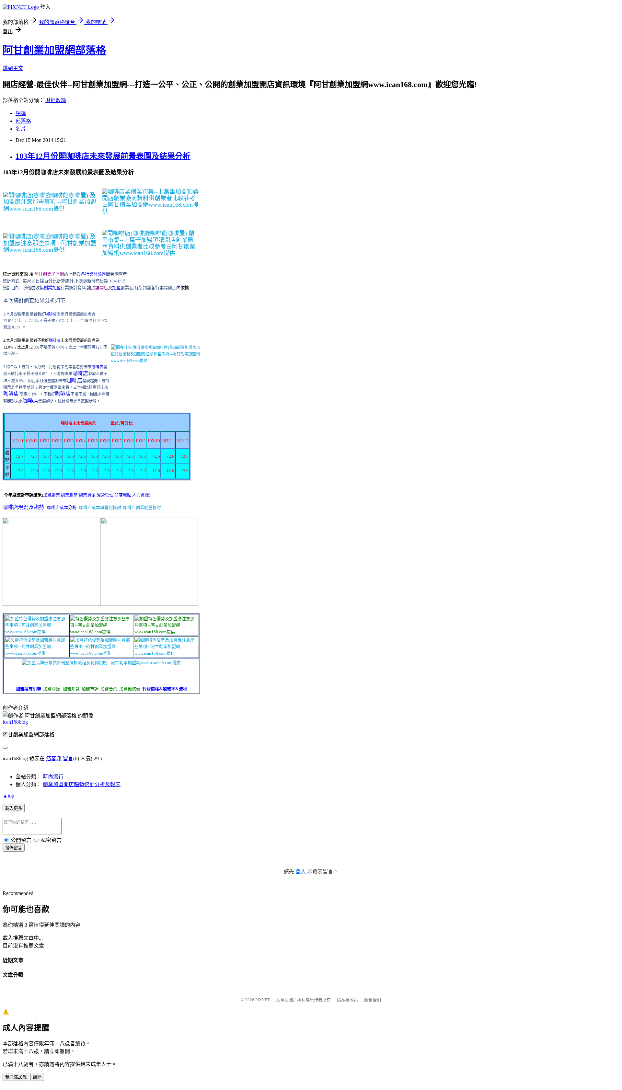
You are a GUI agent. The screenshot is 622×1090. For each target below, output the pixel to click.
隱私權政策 (347, 999)
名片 (21, 129)
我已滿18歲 (16, 1077)
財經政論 (55, 100)
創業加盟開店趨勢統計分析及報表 (82, 784)
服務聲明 (372, 999)
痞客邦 (54, 758)
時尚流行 (53, 776)
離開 (37, 1077)
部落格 (23, 121)
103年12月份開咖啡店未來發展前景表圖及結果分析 (103, 156)
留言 (68, 758)
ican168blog (15, 722)
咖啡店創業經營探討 (142, 507)
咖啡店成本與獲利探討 (100, 507)
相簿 (21, 113)
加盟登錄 (51, 688)
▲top (8, 795)
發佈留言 (13, 847)
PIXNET (262, 999)
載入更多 (13, 808)
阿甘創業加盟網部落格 (54, 50)
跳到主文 (13, 68)
